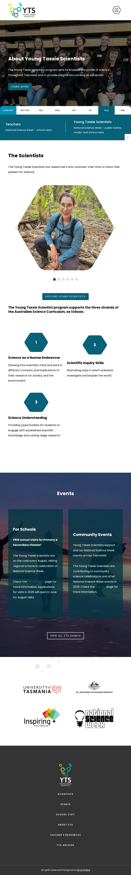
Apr (41, 110)
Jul (90, 110)
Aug (106, 110)
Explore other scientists (65, 296)
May (57, 110)
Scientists (65, 794)
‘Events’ (100, 587)
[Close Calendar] (128, 137)
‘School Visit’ (36, 582)
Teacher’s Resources (65, 834)
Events (66, 804)
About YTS (65, 824)
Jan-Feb (24, 110)
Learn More (20, 86)
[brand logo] (21, 10)
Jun (74, 110)
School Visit (65, 814)
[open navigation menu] (116, 10)
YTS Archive (65, 845)
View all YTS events (65, 635)
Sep (123, 110)
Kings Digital (83, 870)
